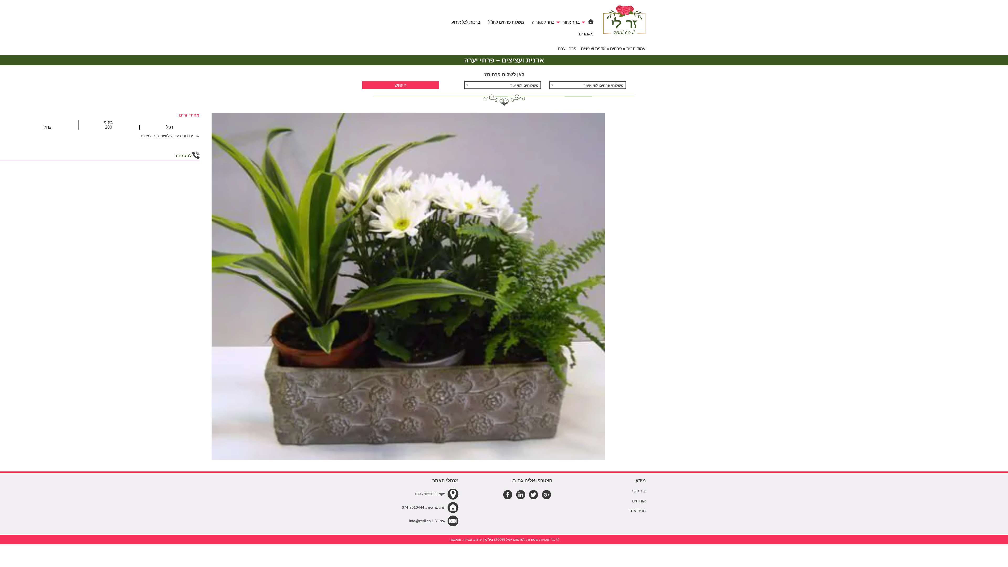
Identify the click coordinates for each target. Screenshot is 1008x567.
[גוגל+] (546, 494)
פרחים (616, 48)
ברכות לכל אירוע (466, 22)
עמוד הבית (635, 48)
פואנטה (455, 539)
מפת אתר (637, 511)
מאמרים (586, 34)
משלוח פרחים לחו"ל (506, 22)
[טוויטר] (533, 494)
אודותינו (639, 501)
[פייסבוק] (508, 494)
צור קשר (638, 491)
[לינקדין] (521, 494)
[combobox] (587, 85)
